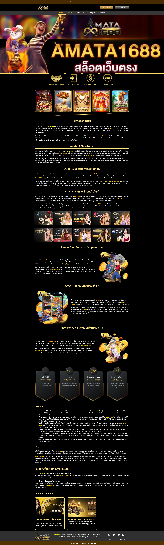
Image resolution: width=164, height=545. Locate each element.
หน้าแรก (61, 12)
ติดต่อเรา (102, 12)
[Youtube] (119, 535)
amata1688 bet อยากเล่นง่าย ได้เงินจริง (81, 519)
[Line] (123, 535)
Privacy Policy (112, 539)
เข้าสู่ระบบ (93, 12)
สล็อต (78, 12)
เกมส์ (84, 12)
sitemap (122, 539)
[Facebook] (109, 535)
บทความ (70, 12)
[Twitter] (114, 535)
